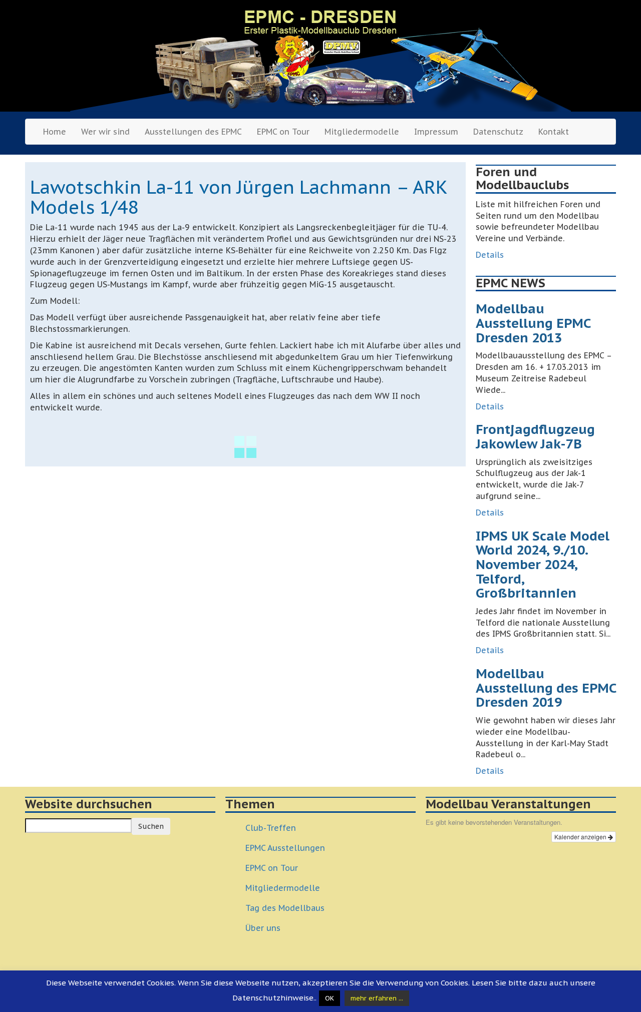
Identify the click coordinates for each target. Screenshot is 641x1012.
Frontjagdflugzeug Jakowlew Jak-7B (535, 436)
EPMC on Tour (283, 132)
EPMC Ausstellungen (285, 848)
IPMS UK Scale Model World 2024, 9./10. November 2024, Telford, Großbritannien (542, 564)
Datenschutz (498, 132)
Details (490, 255)
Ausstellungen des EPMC (193, 132)
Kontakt (553, 132)
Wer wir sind (105, 132)
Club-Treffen (270, 828)
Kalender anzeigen (581, 836)
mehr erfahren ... (377, 998)
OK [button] (329, 998)
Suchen (151, 826)
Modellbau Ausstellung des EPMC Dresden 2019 (546, 687)
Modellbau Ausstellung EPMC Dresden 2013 (533, 322)
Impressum (436, 132)
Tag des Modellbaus (285, 908)
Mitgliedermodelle (362, 132)
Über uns (262, 928)
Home (54, 132)
